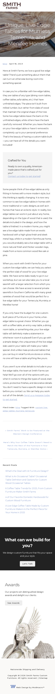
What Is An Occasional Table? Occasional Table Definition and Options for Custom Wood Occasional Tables (26, 479)
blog (5, 64)
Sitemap (43, 678)
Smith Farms (12, 6)
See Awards (14, 603)
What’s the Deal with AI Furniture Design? (26, 471)
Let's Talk (27, 564)
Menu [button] (49, 6)
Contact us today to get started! (24, 176)
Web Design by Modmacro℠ (30, 687)
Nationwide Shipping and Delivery (27, 669)
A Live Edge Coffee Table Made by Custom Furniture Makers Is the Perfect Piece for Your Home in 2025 (27, 509)
